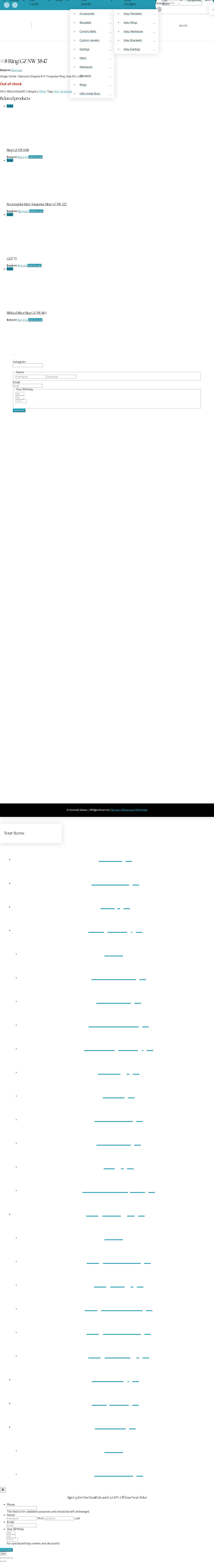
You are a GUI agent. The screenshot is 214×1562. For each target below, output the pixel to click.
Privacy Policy (9, 682)
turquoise (66, 91)
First (40, 1518)
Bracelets (6, 712)
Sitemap (5, 686)
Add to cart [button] (35, 157)
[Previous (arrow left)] (1, 1561)
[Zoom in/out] (1, 1557)
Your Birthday (15, 1529)
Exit (3, 1553)
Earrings (5, 715)
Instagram (19, 361)
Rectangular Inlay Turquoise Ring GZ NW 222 (37, 204)
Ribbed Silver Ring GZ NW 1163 (26, 313)
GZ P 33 (11, 258)
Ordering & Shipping (12, 672)
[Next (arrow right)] (4, 1561)
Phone (11, 1504)
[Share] (8, 1557)
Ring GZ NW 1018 (18, 150)
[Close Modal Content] (3, 1490)
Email (17, 382)
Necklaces (7, 719)
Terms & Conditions (12, 679)
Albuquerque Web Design (134, 810)
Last (77, 1518)
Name (11, 1515)
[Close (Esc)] (11, 1557)
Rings (42, 91)
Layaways (6, 676)
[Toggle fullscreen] (4, 1557)
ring (56, 91)
